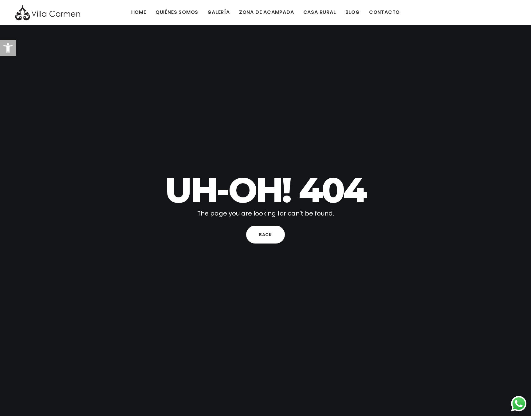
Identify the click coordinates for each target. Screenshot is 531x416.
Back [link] (265, 235)
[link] (8, 48)
